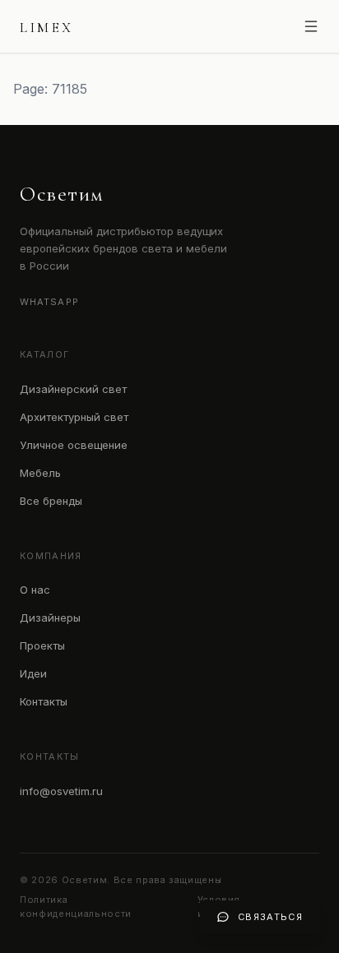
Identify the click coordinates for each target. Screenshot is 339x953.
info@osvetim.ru (61, 791)
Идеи (33, 673)
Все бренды (51, 500)
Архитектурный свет (74, 416)
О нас (35, 589)
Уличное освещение (74, 444)
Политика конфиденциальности (76, 906)
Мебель (40, 472)
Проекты (42, 645)
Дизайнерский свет (73, 389)
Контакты (43, 701)
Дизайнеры (50, 617)
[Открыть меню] (311, 26)
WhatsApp (49, 302)
